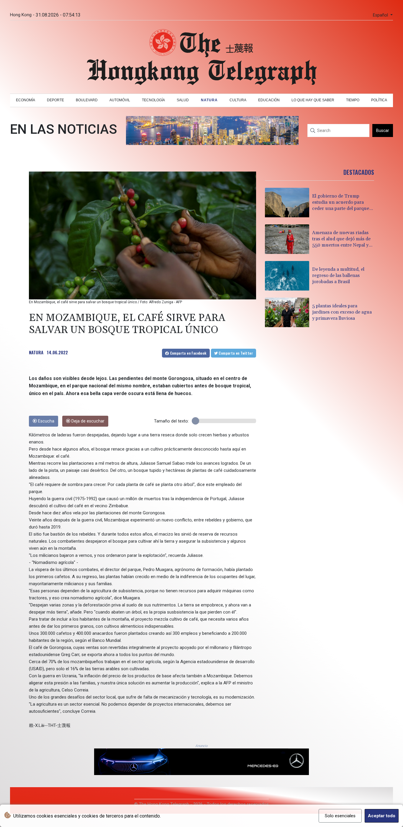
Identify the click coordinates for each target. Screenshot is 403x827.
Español (381, 15)
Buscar (382, 130)
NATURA (36, 352)
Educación (269, 100)
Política (379, 100)
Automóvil (119, 100)
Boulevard (87, 100)
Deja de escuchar (87, 421)
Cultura (238, 100)
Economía (25, 100)
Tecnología (153, 100)
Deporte (55, 100)
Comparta (187, 352)
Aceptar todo (381, 815)
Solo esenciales (340, 815)
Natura (209, 100)
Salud (183, 100)
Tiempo (352, 100)
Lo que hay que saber (312, 100)
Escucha (45, 421)
